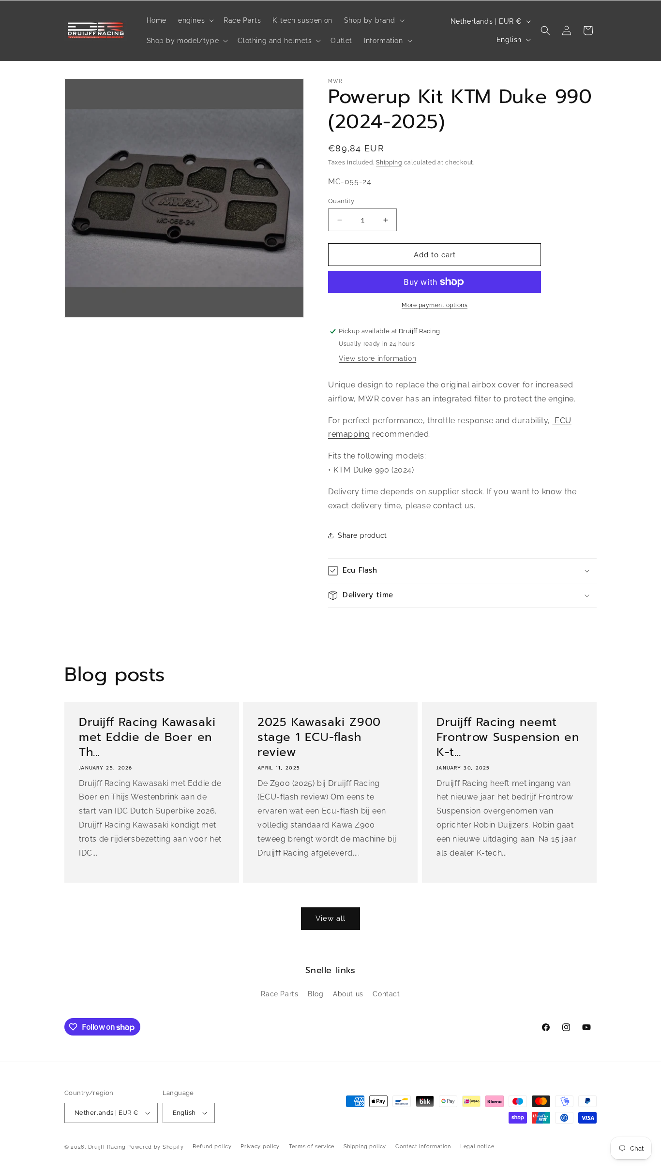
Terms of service (311, 1146)
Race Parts (279, 994)
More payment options (434, 305)
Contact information (423, 1146)
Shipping (389, 162)
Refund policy (212, 1146)
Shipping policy (365, 1146)
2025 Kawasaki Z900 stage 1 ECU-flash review (319, 737)
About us (348, 994)
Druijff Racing (107, 1147)
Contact (386, 994)
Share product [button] (362, 535)
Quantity (341, 201)
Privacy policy (260, 1146)
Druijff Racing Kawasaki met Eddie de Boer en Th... (147, 737)
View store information (377, 358)
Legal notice (477, 1146)
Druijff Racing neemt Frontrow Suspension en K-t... (507, 737)
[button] (195, 20)
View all (330, 918)
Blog (315, 994)
